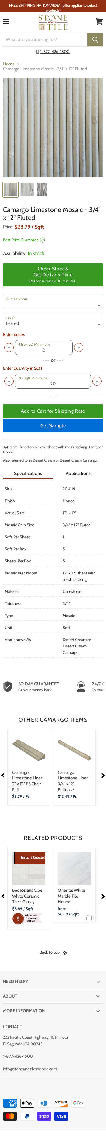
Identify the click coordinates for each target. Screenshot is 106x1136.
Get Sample (53, 425)
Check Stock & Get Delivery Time (53, 274)
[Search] (95, 39)
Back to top (49, 952)
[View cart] (99, 21)
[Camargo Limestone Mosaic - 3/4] (53, 127)
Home (9, 64)
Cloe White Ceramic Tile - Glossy (27, 896)
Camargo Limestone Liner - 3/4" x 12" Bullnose (74, 781)
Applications (78, 473)
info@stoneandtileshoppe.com (30, 1068)
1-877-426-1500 (55, 51)
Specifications (28, 473)
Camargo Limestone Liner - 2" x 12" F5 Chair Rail (28, 781)
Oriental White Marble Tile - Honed (71, 896)
